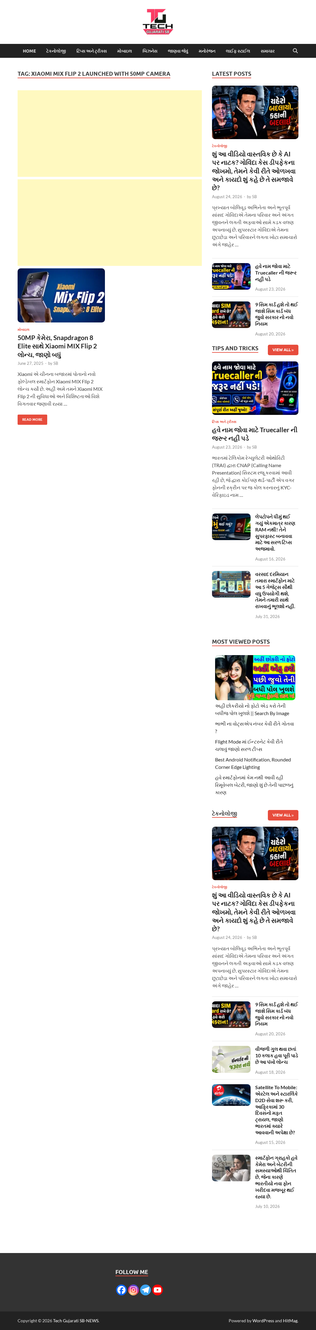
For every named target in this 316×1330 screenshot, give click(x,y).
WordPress (263, 1320)
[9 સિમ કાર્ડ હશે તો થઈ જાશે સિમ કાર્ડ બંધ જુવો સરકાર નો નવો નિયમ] (231, 305)
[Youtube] (157, 1290)
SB (55, 363)
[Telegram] (145, 1290)
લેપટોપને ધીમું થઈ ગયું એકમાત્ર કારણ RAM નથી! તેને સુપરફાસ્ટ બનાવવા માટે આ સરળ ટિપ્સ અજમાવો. (275, 533)
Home (29, 51)
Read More (30, 418)
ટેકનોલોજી (56, 51)
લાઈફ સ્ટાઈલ (238, 51)
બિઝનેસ (150, 51)
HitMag (290, 1320)
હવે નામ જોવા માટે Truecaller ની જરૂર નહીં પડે (276, 272)
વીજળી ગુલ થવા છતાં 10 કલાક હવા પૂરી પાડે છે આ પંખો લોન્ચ (276, 1055)
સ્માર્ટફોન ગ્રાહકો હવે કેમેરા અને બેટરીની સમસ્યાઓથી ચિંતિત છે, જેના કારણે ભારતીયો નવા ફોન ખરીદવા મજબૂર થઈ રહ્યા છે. (276, 1177)
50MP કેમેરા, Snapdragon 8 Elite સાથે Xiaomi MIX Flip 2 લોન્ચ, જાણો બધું (57, 346)
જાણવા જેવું (178, 51)
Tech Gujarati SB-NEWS (75, 1320)
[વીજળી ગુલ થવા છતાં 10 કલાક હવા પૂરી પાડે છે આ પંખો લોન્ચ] (231, 1049)
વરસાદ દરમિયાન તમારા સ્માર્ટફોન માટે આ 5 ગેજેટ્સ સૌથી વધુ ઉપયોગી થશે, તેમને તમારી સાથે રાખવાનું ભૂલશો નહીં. (275, 590)
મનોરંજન (207, 51)
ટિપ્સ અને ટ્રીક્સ (92, 51)
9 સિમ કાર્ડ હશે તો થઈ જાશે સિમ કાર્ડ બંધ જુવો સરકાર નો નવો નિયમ (276, 313)
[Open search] (295, 51)
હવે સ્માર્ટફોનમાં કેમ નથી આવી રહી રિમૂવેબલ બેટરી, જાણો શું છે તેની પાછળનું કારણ (254, 784)
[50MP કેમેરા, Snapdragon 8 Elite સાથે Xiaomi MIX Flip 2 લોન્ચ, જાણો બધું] (61, 295)
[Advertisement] (110, 133)
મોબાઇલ (124, 51)
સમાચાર (268, 51)
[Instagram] (133, 1290)
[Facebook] (121, 1290)
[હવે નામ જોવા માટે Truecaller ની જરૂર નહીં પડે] (231, 267)
